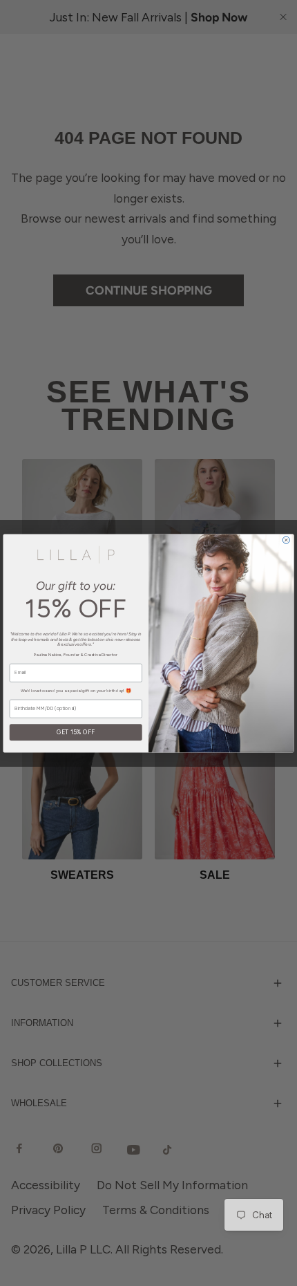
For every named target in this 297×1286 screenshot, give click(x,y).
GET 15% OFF (76, 732)
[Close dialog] (285, 540)
